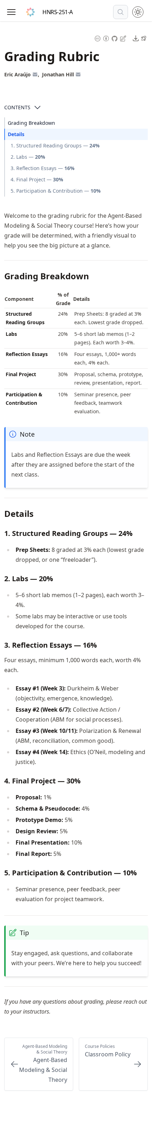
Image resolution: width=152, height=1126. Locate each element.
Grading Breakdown (31, 122)
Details (16, 134)
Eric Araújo (17, 74)
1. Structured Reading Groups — (55, 145)
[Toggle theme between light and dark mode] (138, 12)
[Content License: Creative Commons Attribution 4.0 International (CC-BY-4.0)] (102, 38)
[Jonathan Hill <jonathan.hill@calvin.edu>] (78, 74)
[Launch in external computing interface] (143, 38)
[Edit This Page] (123, 38)
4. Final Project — (37, 179)
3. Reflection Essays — (43, 168)
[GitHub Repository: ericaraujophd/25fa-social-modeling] (115, 38)
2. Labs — (28, 156)
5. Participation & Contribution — (56, 190)
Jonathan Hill (58, 74)
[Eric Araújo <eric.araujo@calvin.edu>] (35, 74)
